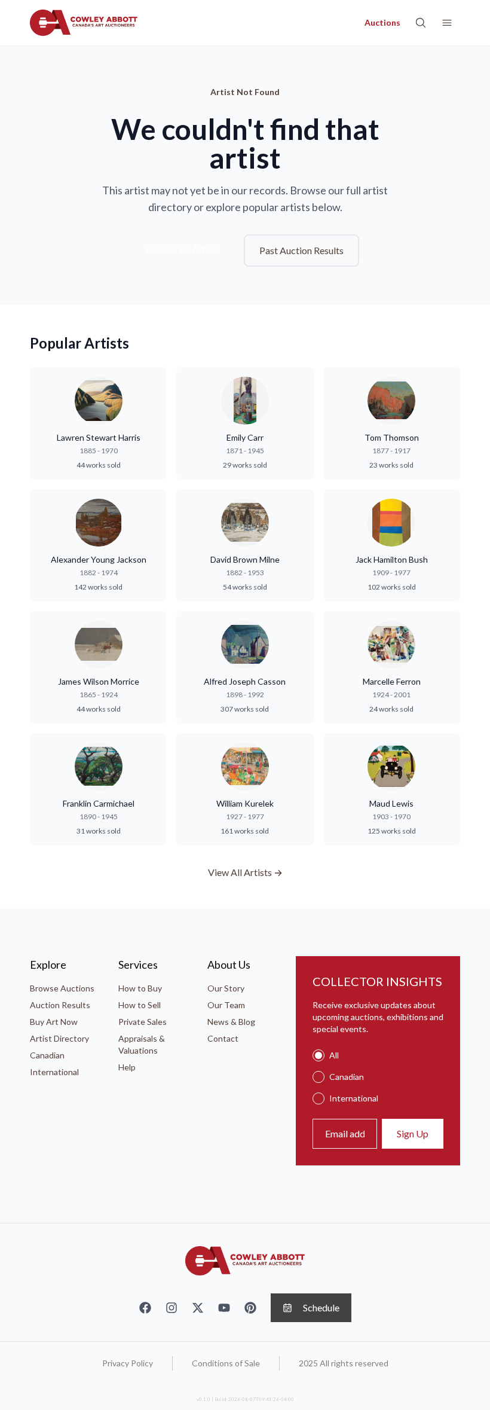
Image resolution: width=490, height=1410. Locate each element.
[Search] (421, 23)
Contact (222, 1038)
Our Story (225, 988)
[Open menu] (447, 23)
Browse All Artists (182, 249)
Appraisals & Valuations (141, 1044)
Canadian (47, 1055)
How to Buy (140, 988)
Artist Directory (59, 1038)
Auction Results (60, 1005)
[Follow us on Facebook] (145, 1308)
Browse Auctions (62, 988)
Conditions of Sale (226, 1363)
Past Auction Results (301, 250)
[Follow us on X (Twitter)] (198, 1308)
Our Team (226, 1005)
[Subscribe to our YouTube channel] (224, 1308)
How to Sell (139, 1005)
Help (127, 1067)
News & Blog (231, 1022)
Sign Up (412, 1133)
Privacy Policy (127, 1363)
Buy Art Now (54, 1022)
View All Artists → (245, 872)
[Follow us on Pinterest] (250, 1308)
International (54, 1072)
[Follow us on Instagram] (171, 1308)
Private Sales (142, 1022)
